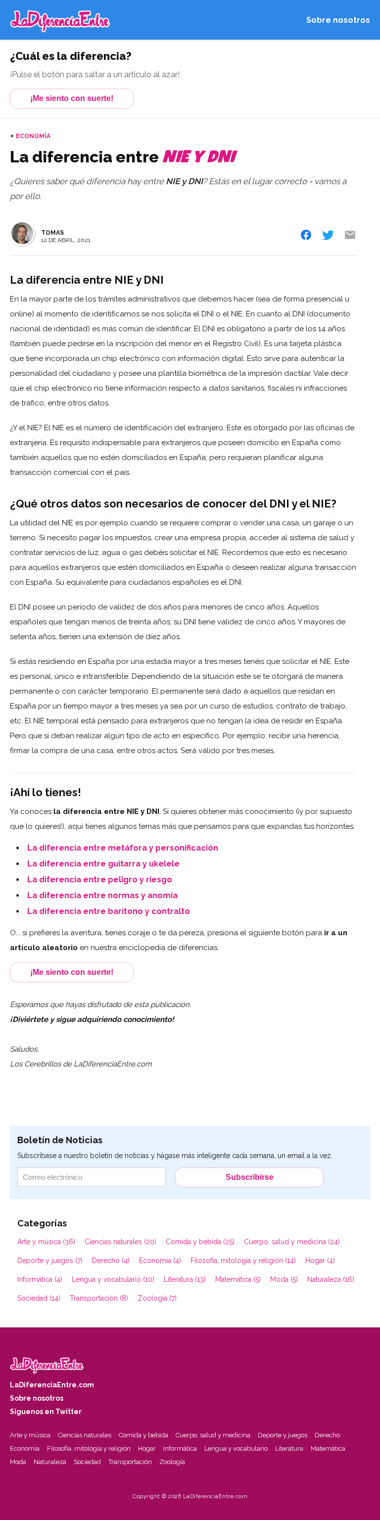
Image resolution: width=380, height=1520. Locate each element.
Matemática (328, 1448)
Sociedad (87, 1462)
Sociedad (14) (38, 1298)
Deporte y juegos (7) (50, 1261)
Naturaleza (50, 1462)
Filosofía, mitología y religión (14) (243, 1261)
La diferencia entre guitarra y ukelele (103, 863)
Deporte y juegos (282, 1435)
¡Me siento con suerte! (71, 98)
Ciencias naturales (84, 1435)
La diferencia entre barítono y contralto (108, 911)
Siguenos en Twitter (46, 1412)
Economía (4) (160, 1261)
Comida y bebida (143, 1435)
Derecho (327, 1435)
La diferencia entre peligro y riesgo (99, 879)
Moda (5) (284, 1279)
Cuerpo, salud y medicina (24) (292, 1242)
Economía (33, 136)
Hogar (147, 1448)
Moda (18, 1462)
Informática (180, 1448)
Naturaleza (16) (330, 1279)
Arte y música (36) (46, 1242)
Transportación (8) (99, 1298)
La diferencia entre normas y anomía (102, 895)
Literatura (289, 1448)
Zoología (172, 1462)
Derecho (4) (111, 1261)
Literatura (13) (185, 1279)
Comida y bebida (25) (200, 1242)
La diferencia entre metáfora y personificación (122, 848)
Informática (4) (39, 1279)
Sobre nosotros (338, 20)
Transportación (130, 1462)
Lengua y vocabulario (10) (113, 1279)
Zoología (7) (157, 1298)
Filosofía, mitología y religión (89, 1448)
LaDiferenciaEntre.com (52, 1385)
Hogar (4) (320, 1261)
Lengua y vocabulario (236, 1448)
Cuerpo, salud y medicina (213, 1435)
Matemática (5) (238, 1279)
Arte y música (30, 1435)
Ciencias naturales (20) (120, 1242)
